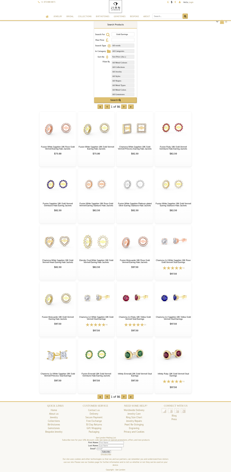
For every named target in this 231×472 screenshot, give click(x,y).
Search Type (101, 45)
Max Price (100, 40)
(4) (107, 325)
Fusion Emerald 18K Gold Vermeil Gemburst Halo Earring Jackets (96, 375)
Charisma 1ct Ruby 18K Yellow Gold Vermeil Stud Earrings (135, 318)
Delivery (94, 413)
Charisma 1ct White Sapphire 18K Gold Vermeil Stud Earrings (96, 318)
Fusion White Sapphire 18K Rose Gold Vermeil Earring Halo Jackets (58, 148)
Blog (174, 415)
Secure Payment (94, 417)
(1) (184, 268)
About (146, 16)
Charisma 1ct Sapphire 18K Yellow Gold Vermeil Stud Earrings (173, 318)
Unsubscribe (106, 454)
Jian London (120, 469)
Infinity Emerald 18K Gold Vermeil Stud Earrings (135, 375)
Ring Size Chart (134, 417)
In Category (100, 51)
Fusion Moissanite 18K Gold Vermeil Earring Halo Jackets (58, 318)
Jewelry (58, 16)
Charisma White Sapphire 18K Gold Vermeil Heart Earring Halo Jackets (57, 261)
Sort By (101, 57)
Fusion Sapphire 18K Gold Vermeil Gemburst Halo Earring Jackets (58, 204)
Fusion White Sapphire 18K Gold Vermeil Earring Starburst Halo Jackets (173, 204)
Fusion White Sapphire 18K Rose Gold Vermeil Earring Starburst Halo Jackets (96, 204)
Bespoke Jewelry (53, 431)
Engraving (134, 428)
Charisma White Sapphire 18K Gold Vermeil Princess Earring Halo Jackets (135, 148)
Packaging (94, 431)
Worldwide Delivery (134, 410)
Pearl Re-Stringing (134, 424)
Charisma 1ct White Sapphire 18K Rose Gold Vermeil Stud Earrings (173, 261)
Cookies (91, 462)
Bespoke (134, 16)
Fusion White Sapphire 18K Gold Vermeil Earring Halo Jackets (96, 148)
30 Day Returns (94, 424)
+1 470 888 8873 (48, 2)
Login (191, 2)
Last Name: (93, 445)
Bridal (70, 16)
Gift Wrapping (94, 428)
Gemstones (120, 16)
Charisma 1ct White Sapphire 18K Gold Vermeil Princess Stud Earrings (58, 375)
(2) (145, 325)
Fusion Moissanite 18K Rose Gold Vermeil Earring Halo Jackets (135, 261)
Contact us (94, 410)
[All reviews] (173, 267)
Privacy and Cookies (134, 431)
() (225, 21)
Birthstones (102, 16)
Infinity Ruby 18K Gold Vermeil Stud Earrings (173, 375)
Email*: (93, 448)
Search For (100, 34)
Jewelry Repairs (134, 420)
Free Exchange (94, 420)
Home (54, 410)
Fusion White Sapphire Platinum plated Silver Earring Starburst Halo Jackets (135, 204)
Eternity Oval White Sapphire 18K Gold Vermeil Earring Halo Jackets (96, 261)
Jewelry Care (134, 413)
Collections (85, 16)
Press (174, 419)
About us (54, 413)
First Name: (93, 442)
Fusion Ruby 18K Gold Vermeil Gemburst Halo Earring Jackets (173, 148)
